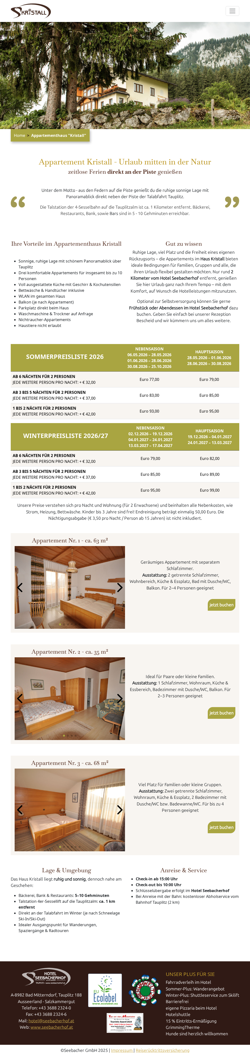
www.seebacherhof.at (52, 1027)
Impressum (122, 1050)
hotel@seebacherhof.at (51, 1021)
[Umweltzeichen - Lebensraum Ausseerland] (145, 990)
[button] (20, 587)
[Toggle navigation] (232, 11)
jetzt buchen (222, 605)
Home (19, 135)
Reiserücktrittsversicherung (162, 1050)
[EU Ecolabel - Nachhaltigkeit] (105, 990)
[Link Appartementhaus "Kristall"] (31, 11)
